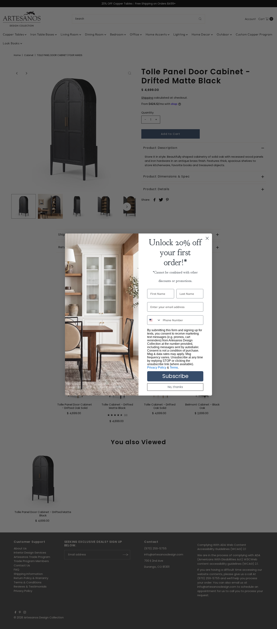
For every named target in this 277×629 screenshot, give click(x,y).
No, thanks (175, 387)
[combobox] (154, 320)
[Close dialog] (207, 238)
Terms (174, 367)
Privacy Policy (156, 367)
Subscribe (175, 376)
